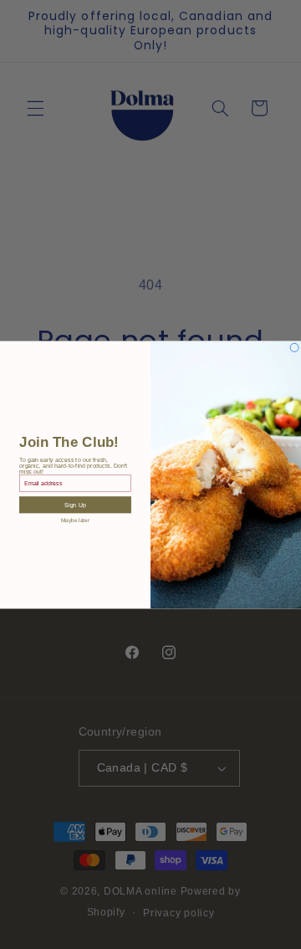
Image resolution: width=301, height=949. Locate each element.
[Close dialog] (294, 347)
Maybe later (75, 520)
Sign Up (74, 504)
